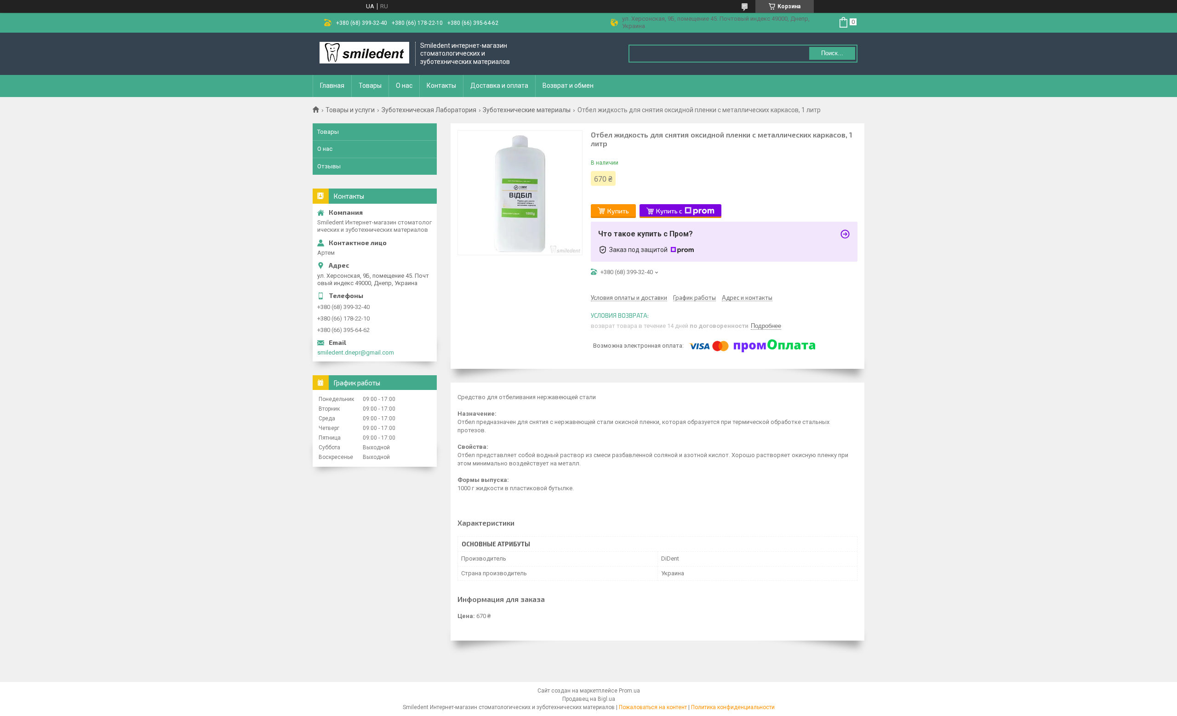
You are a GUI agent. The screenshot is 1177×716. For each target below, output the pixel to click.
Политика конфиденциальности (733, 707)
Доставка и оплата (499, 85)
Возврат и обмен (568, 85)
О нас (404, 85)
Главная (332, 85)
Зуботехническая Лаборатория (429, 110)
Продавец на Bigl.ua (588, 699)
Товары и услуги (350, 110)
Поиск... (832, 53)
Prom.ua (629, 690)
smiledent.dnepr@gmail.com (355, 352)
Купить (618, 211)
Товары (370, 85)
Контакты (441, 85)
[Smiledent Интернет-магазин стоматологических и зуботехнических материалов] (364, 53)
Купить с (669, 211)
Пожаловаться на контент (653, 707)
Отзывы (329, 166)
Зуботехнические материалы (527, 110)
